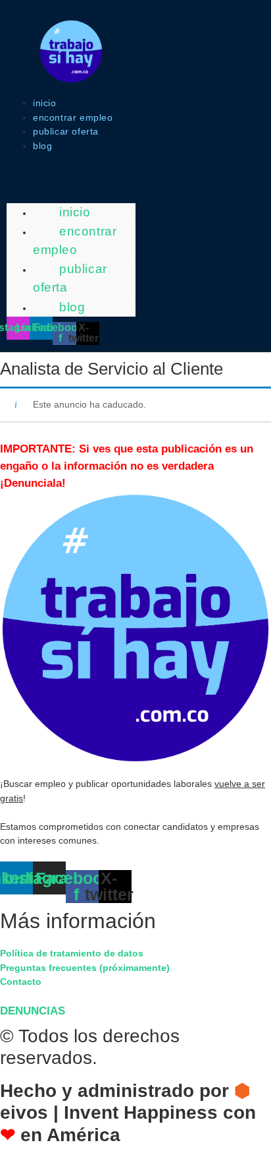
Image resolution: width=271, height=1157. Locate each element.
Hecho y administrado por (128, 1112)
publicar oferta (66, 131)
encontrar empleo (73, 117)
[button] (71, 161)
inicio (45, 103)
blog (42, 146)
